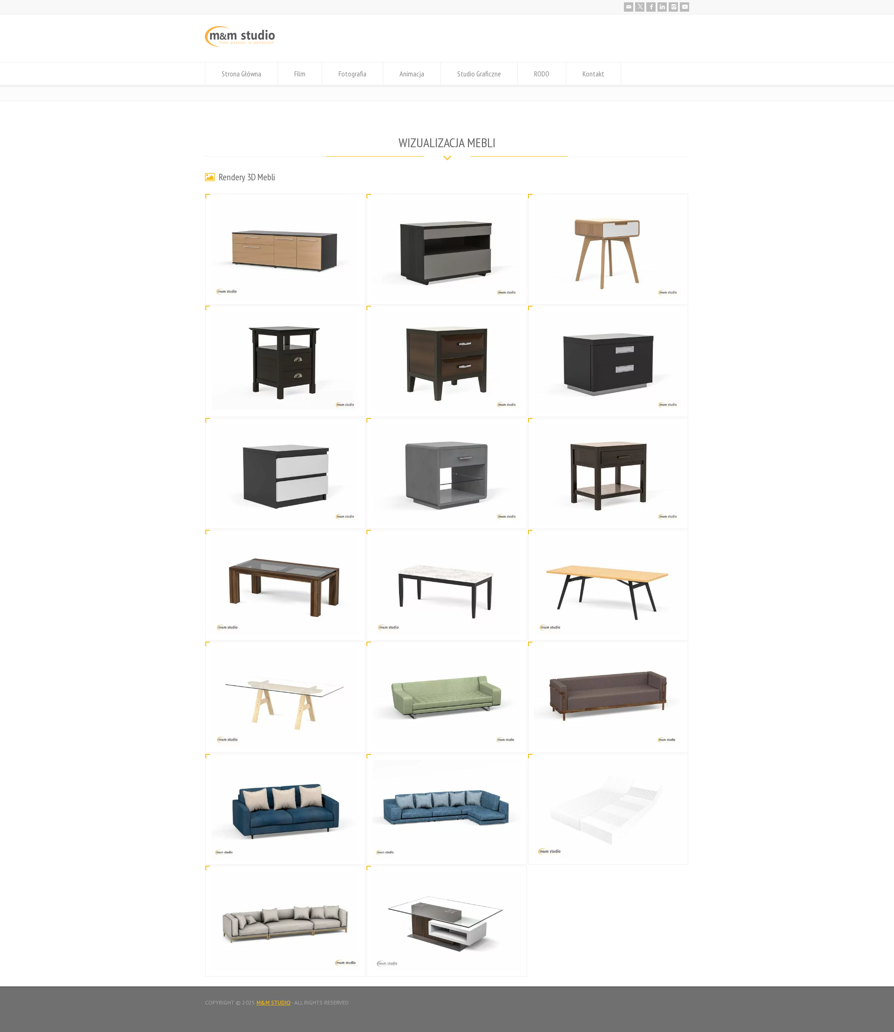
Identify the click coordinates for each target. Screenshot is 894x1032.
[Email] (628, 7)
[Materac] (608, 847)
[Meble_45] (447, 511)
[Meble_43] (285, 623)
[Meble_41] (608, 623)
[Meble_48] (447, 400)
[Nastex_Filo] (285, 959)
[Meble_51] (447, 288)
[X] (639, 7)
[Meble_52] (285, 288)
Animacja (412, 73)
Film (299, 73)
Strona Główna (241, 73)
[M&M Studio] (240, 44)
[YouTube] (684, 7)
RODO (541, 73)
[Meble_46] (285, 511)
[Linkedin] (662, 7)
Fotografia (352, 73)
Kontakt (593, 73)
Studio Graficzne (479, 73)
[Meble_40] (285, 735)
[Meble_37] (285, 847)
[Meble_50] (608, 288)
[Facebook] (651, 7)
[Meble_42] (447, 623)
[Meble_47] (608, 400)
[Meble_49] (285, 400)
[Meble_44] (608, 511)
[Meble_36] (447, 847)
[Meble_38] (608, 735)
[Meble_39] (447, 735)
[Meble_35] (447, 959)
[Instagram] (673, 7)
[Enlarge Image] (285, 211)
